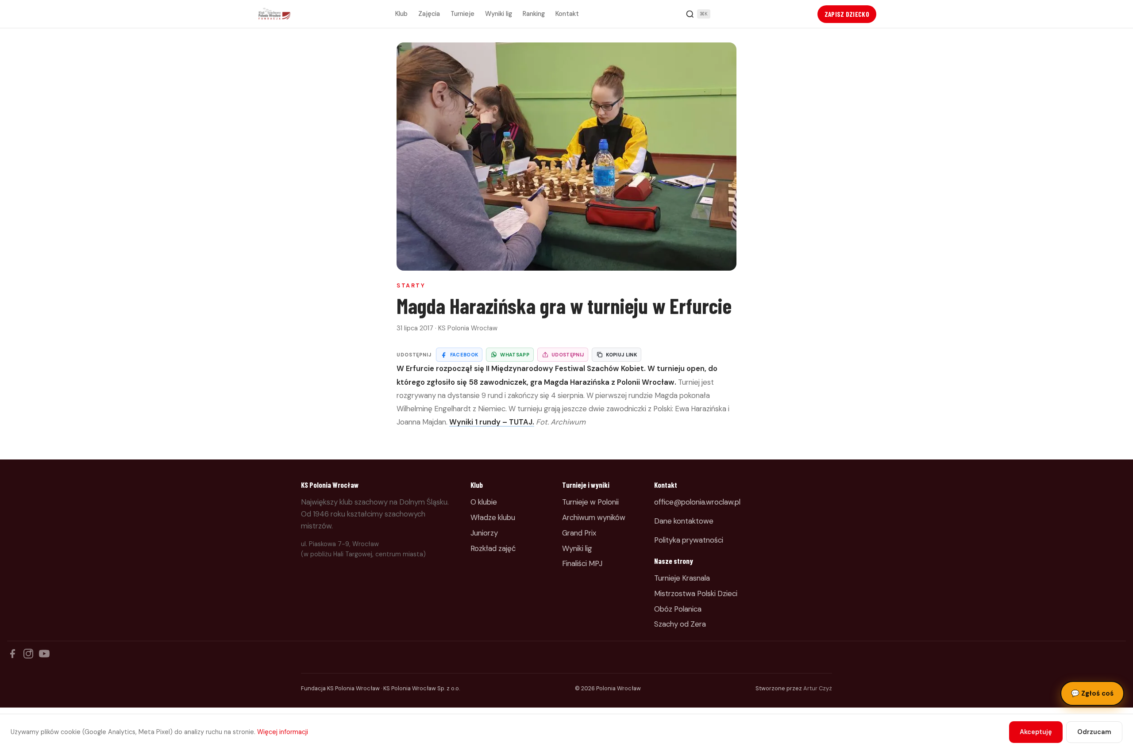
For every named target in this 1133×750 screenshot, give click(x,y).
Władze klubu (492, 517)
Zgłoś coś (1092, 693)
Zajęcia (429, 14)
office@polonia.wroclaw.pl (697, 502)
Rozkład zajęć (493, 548)
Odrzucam (1094, 732)
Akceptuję (1036, 732)
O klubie (483, 502)
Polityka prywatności (688, 540)
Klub (401, 14)
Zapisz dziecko (847, 14)
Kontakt (567, 14)
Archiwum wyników (593, 517)
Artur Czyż (817, 688)
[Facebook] (12, 653)
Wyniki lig (498, 14)
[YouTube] (44, 653)
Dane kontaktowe (683, 521)
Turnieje (462, 14)
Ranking (534, 14)
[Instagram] (28, 653)
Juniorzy (484, 533)
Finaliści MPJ (582, 563)
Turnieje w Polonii (590, 502)
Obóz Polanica (677, 609)
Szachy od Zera (680, 624)
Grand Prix (579, 533)
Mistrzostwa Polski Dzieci (695, 593)
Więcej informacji (282, 732)
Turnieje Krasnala (682, 578)
